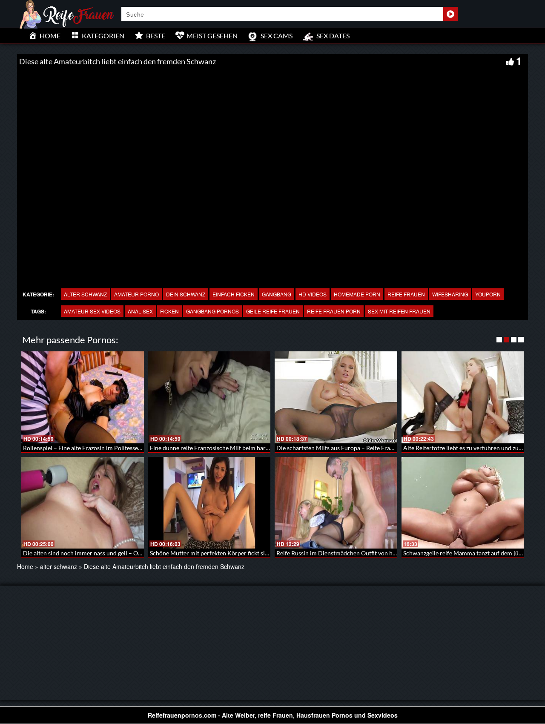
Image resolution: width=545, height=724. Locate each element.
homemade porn (357, 294)
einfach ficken (233, 294)
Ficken (169, 311)
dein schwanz (185, 294)
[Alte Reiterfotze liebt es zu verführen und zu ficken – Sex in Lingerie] (463, 397)
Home (25, 566)
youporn (488, 294)
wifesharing (450, 294)
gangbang (276, 294)
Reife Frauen (406, 294)
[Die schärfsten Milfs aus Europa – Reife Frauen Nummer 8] (336, 397)
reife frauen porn (334, 311)
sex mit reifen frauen (399, 311)
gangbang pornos (212, 311)
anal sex (140, 311)
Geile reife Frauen (273, 311)
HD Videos (312, 294)
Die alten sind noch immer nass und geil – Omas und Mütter (101, 553)
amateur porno (136, 294)
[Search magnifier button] (450, 14)
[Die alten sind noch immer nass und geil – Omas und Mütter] (82, 503)
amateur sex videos (92, 311)
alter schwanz (85, 294)
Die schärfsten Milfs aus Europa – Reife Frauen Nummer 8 (353, 447)
